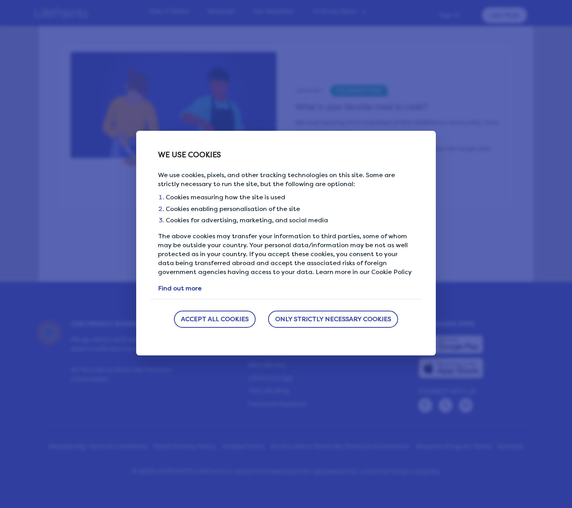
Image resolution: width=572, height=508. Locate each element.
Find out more (180, 288)
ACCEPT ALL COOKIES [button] (215, 319)
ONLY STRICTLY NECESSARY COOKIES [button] (333, 319)
